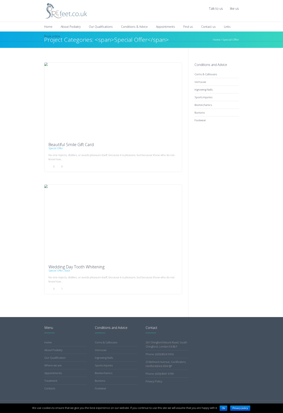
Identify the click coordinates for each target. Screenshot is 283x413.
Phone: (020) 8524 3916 (160, 354)
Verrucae (200, 82)
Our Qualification (55, 358)
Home (48, 342)
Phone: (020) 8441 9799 (160, 373)
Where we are (53, 365)
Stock (67, 270)
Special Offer (55, 148)
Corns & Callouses (206, 74)
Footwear (200, 120)
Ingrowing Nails (204, 89)
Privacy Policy (154, 381)
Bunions (200, 112)
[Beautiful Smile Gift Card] (113, 101)
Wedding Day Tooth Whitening (76, 267)
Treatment (50, 381)
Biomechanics (203, 105)
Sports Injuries (203, 97)
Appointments (53, 373)
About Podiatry (53, 350)
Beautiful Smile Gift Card (71, 144)
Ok (223, 408)
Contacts (49, 388)
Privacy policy (240, 408)
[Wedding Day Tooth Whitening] (113, 223)
